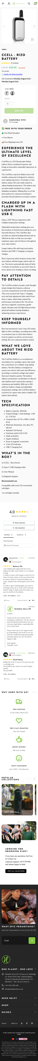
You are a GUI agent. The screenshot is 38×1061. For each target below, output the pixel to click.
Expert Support (19, 747)
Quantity (7, 98)
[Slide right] (34, 26)
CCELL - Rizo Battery (9, 596)
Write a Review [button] (20, 523)
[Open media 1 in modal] (19, 26)
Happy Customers (19, 766)
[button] (3, 3)
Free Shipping (19, 709)
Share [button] (8, 600)
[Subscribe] (32, 940)
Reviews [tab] (7, 535)
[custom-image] (6, 963)
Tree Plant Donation (19, 728)
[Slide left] (4, 26)
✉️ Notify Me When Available (12, 74)
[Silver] (7, 93)
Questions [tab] (20, 535)
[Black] (12, 93)
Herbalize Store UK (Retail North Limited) (18, 1032)
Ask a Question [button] (20, 528)
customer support (12, 861)
